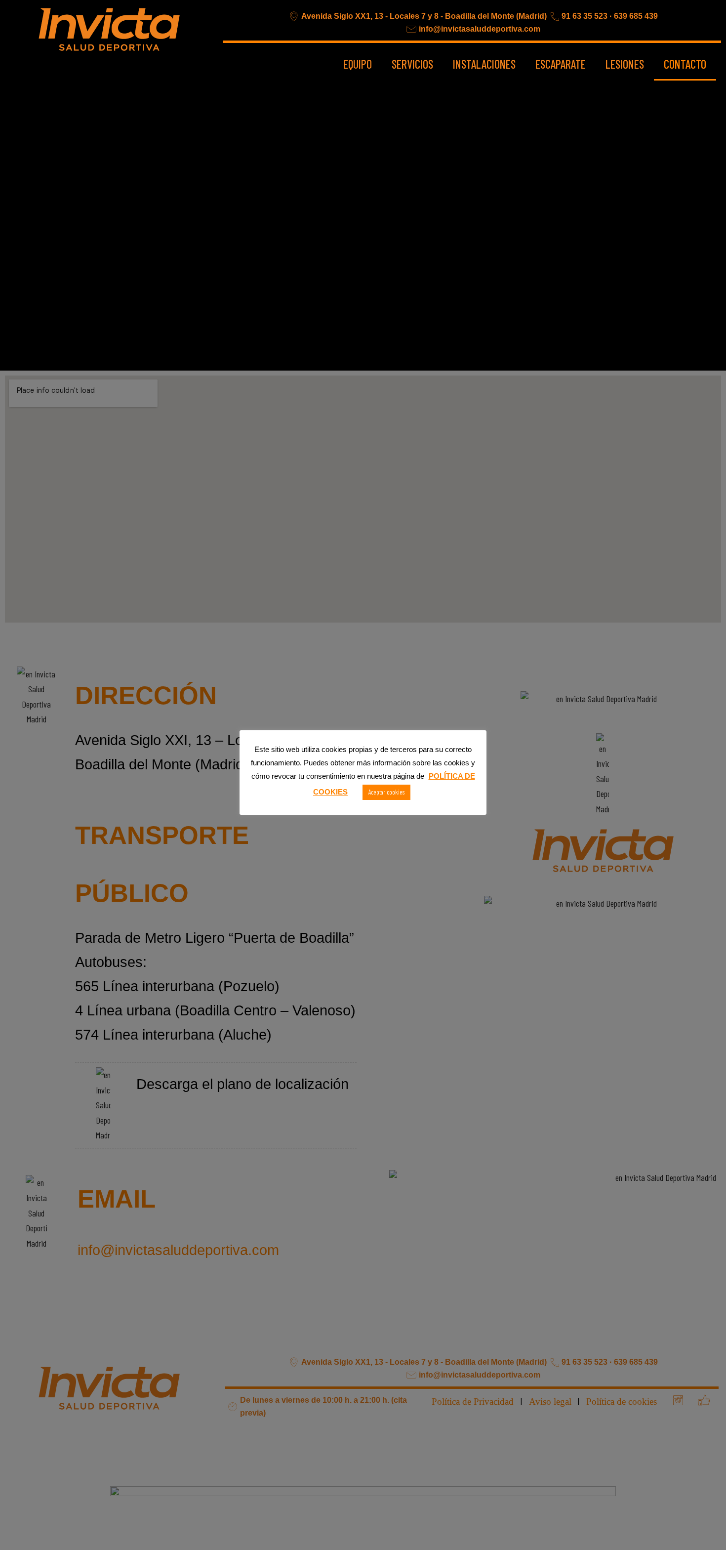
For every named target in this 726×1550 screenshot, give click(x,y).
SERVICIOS (412, 64)
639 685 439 (636, 16)
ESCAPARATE (560, 64)
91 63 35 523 (584, 16)
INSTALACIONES (484, 64)
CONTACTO (685, 64)
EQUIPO (357, 64)
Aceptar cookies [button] (386, 792)
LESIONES (624, 64)
